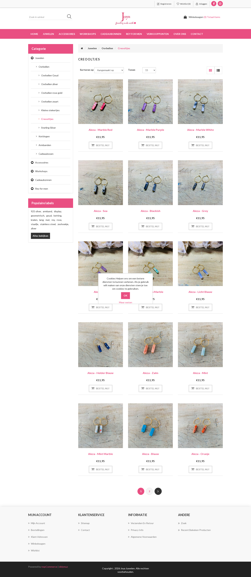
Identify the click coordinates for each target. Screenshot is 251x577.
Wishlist (35, 550)
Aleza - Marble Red (100, 129)
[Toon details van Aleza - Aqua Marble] (150, 263)
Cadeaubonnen (111, 33)
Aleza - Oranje (200, 453)
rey (53, 219)
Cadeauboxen (46, 153)
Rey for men (41, 188)
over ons (179, 33)
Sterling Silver (48, 127)
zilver (33, 228)
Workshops (41, 171)
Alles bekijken (40, 235)
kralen (34, 219)
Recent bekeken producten (196, 530)
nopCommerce (49, 566)
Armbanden (45, 145)
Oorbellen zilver (49, 84)
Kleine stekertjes (50, 110)
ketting (58, 215)
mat (48, 219)
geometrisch (38, 215)
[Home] (82, 48)
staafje (35, 224)
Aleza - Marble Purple (150, 129)
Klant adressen (39, 536)
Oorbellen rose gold (51, 92)
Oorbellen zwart (49, 101)
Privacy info (137, 530)
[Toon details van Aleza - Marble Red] (100, 101)
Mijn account (38, 523)
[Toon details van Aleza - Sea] (100, 182)
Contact (197, 33)
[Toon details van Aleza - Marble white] (200, 101)
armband (48, 211)
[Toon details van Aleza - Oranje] (200, 425)
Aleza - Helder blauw (100, 372)
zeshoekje (63, 224)
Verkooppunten (158, 33)
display (58, 211)
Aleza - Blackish (150, 210)
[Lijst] (218, 70)
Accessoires (41, 162)
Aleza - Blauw (150, 453)
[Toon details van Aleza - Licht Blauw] (200, 263)
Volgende (158, 491)
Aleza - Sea (100, 210)
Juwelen (39, 58)
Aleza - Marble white (200, 129)
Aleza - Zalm (150, 372)
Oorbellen (44, 66)
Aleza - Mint (200, 372)
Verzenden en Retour (142, 523)
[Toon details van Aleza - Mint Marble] (100, 425)
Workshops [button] (88, 33)
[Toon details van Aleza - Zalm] (150, 344)
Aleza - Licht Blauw (200, 291)
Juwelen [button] (48, 33)
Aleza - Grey (200, 210)
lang (41, 219)
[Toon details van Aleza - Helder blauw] (100, 344)
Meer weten (125, 302)
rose (59, 219)
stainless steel (48, 224)
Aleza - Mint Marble (100, 453)
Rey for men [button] (134, 33)
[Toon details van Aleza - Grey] (200, 182)
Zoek (183, 523)
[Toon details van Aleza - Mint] (200, 344)
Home (34, 33)
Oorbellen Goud (49, 75)
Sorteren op (87, 69)
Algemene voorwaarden (144, 536)
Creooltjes (47, 118)
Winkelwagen (38, 543)
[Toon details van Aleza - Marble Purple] (150, 101)
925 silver (36, 211)
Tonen (131, 69)
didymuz (63, 566)
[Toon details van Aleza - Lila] (100, 263)
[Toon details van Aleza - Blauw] (150, 425)
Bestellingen (37, 530)
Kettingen (44, 136)
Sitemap (85, 523)
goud (49, 215)
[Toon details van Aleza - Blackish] (150, 182)
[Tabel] (210, 70)
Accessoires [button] (67, 33)
